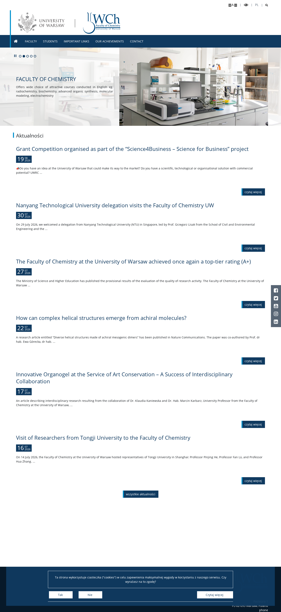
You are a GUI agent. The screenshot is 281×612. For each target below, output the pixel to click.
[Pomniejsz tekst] (235, 5)
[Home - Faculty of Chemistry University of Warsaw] (102, 23)
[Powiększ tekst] (230, 5)
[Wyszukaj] (265, 5)
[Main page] (16, 41)
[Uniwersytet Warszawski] (42, 22)
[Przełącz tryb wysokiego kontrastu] (246, 5)
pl (257, 4)
